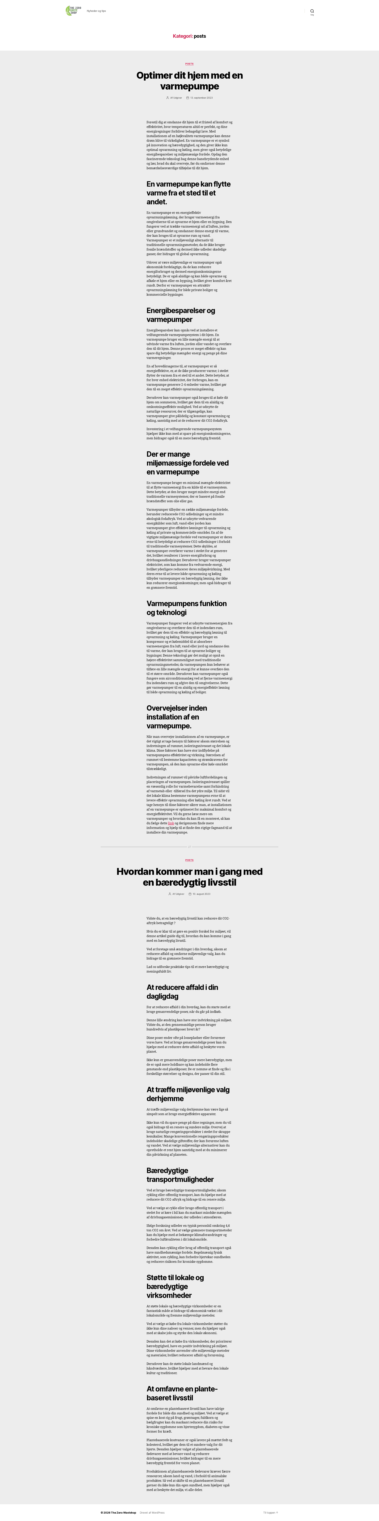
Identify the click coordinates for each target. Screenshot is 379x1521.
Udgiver (177, 97)
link (171, 823)
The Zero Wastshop (123, 1512)
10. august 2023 (201, 893)
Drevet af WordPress (152, 1512)
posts (189, 63)
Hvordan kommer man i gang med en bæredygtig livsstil (190, 877)
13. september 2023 (201, 97)
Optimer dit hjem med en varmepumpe (189, 80)
